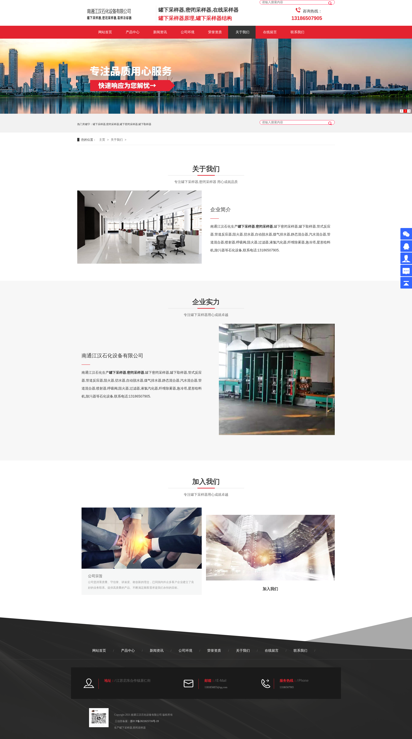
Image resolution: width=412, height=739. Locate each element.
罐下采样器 (246, 226)
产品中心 (132, 32)
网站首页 (105, 32)
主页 (102, 139)
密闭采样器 (264, 226)
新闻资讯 (160, 32)
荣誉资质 (215, 32)
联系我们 (297, 32)
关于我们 (242, 32)
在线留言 (270, 32)
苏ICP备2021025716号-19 (144, 721)
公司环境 (187, 32)
